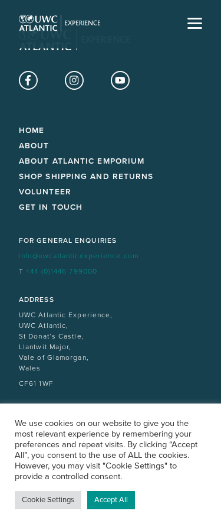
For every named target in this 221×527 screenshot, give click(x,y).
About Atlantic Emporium (81, 161)
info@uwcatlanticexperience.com (78, 256)
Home (31, 130)
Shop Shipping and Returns (86, 176)
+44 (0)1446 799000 (61, 271)
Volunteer (45, 192)
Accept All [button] (111, 500)
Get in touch (51, 207)
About (34, 146)
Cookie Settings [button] (48, 500)
